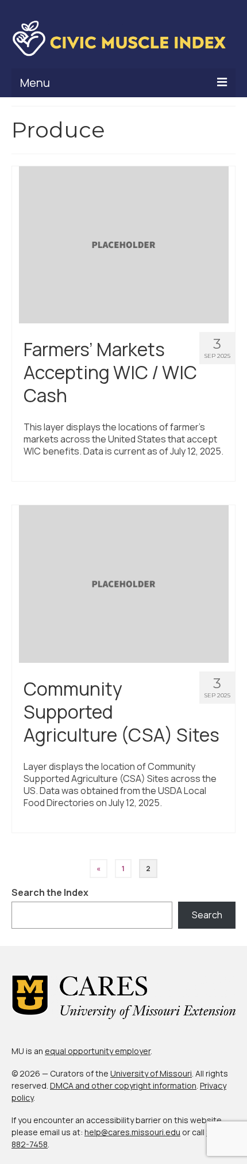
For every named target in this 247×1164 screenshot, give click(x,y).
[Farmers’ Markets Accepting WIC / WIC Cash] (124, 244)
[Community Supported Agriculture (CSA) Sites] (124, 583)
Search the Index (49, 893)
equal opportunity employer (97, 1050)
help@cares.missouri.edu (132, 1132)
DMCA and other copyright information (123, 1085)
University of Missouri (151, 1073)
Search (207, 915)
